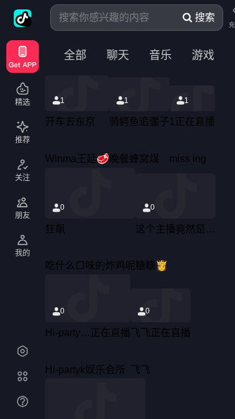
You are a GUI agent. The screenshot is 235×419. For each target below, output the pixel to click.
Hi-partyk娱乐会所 (85, 369)
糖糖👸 (151, 265)
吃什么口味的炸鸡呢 (90, 265)
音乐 (160, 55)
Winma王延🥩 (77, 158)
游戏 (203, 55)
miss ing (187, 158)
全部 (75, 55)
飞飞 (140, 369)
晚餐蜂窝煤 (134, 158)
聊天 (118, 55)
